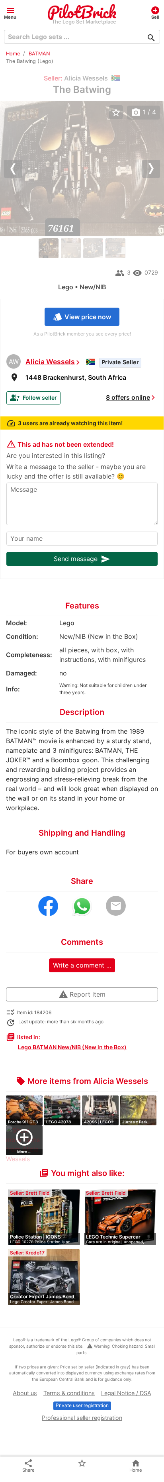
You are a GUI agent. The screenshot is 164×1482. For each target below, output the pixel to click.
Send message (82, 559)
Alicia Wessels (50, 361)
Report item (82, 994)
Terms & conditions (69, 1393)
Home (13, 54)
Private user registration (82, 1405)
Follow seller (33, 397)
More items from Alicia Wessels (82, 1081)
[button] (10, 13)
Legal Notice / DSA (126, 1393)
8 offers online (128, 397)
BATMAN (39, 54)
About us (25, 1393)
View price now (82, 317)
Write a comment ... (82, 965)
